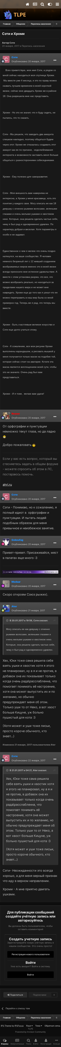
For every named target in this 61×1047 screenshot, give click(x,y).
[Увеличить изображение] (4, 436)
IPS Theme (6, 1025)
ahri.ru (7, 484)
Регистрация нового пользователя (30, 954)
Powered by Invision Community (30, 1032)
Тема (38, 1025)
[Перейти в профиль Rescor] (6, 415)
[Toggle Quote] (7, 620)
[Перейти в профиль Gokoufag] (6, 542)
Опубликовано (28, 61)
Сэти (12, 42)
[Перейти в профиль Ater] (6, 608)
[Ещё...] (55, 60)
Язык (29, 1025)
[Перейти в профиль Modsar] (6, 583)
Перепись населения (33, 46)
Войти (30, 974)
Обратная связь (52, 1025)
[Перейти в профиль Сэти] (6, 59)
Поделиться (16, 994)
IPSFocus (19, 1025)
